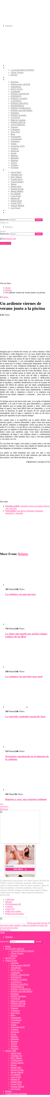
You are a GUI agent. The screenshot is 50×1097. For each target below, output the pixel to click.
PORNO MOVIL (18, 122)
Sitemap (8, 902)
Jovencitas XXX (18, 146)
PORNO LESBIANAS (21, 108)
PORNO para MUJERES (21, 110)
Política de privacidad (14, 914)
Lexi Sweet (15, 208)
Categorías (9, 899)
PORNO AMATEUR (20, 94)
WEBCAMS (10, 170)
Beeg (13, 134)
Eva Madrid (16, 194)
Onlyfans (14, 82)
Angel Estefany (17, 182)
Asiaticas (14, 148)
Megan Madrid (17, 191)
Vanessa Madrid (17, 205)
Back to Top (5, 930)
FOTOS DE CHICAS (14, 68)
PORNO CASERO (19, 98)
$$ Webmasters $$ (13, 904)
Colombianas (16, 139)
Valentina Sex (16, 175)
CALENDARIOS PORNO (22, 70)
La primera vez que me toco (20, 594)
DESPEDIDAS (17, 106)
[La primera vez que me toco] (27, 572)
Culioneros (15, 129)
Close (2, 932)
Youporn (14, 127)
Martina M (15, 198)
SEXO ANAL (17, 89)
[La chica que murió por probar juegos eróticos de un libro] (27, 611)
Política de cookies (13, 911)
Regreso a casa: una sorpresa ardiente (26, 799)
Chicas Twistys (17, 72)
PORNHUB (16, 96)
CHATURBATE (18, 125)
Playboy (14, 75)
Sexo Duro (15, 132)
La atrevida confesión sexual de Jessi (25, 716)
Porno (7, 65)
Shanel (13, 184)
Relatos (8, 210)
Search (38, 220)
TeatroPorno (16, 87)
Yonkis (14, 144)
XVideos (14, 165)
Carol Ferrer (16, 196)
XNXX (14, 163)
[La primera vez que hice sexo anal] (27, 654)
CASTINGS (16, 101)
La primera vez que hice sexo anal (23, 676)
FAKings (14, 167)
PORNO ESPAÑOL (19, 103)
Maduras (14, 155)
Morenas (14, 160)
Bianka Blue (16, 186)
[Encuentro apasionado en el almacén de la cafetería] (27, 734)
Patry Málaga (16, 177)
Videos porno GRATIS (20, 84)
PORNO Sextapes (18, 115)
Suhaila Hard (16, 201)
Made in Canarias (18, 120)
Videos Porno (11, 79)
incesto (14, 153)
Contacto (9, 906)
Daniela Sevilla (17, 189)
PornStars (15, 113)
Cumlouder (15, 91)
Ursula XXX (16, 203)
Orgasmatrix (16, 136)
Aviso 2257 (10, 909)
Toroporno (15, 141)
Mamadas (15, 158)
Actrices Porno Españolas (16, 213)
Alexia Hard (16, 172)
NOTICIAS (10, 77)
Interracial (15, 151)
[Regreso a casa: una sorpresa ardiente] (27, 777)
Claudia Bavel (17, 179)
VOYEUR (15, 117)
